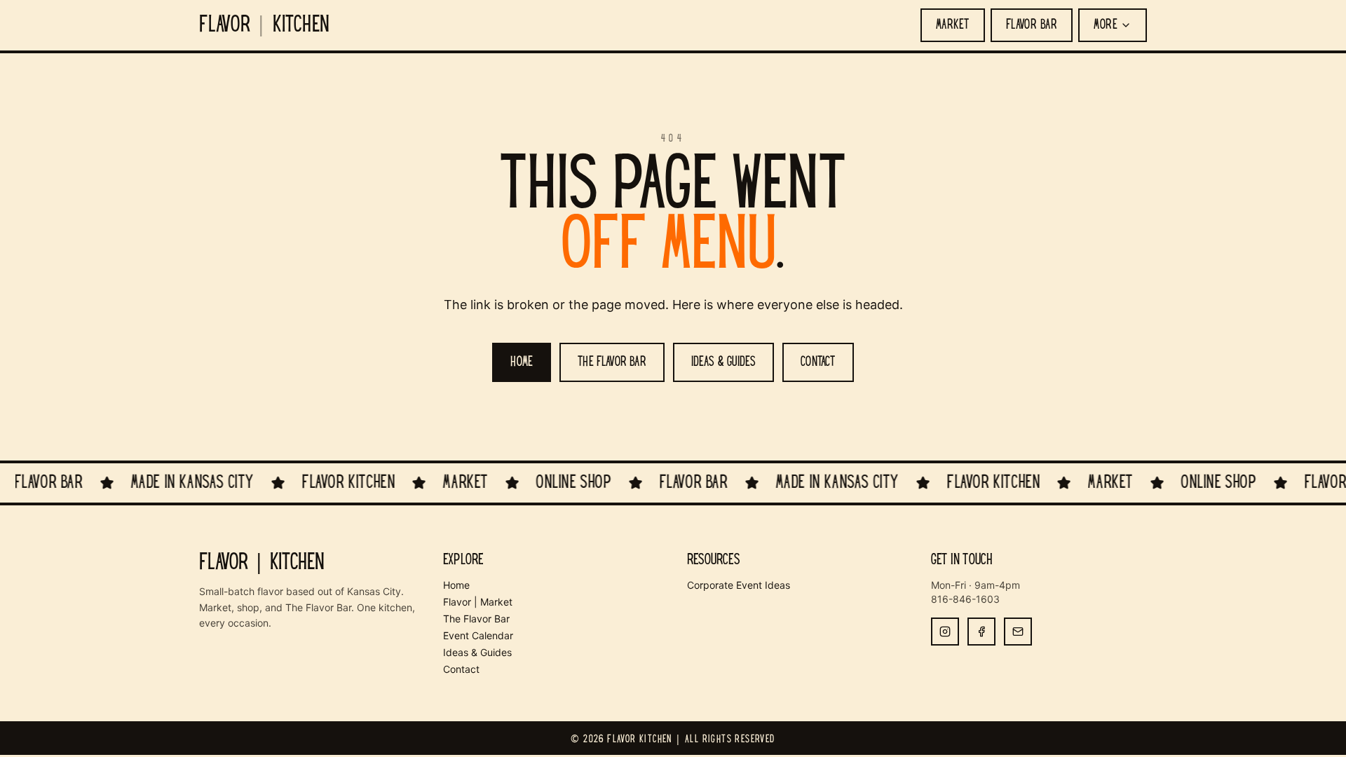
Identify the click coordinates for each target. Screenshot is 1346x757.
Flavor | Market (477, 602)
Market (953, 25)
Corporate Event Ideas (738, 585)
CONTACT (818, 362)
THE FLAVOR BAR (612, 362)
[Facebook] (981, 632)
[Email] (1018, 632)
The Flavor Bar (476, 619)
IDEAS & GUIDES (723, 362)
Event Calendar (478, 635)
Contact (461, 669)
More (1105, 25)
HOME (521, 362)
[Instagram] (945, 632)
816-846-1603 (965, 599)
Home (456, 585)
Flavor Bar (1032, 25)
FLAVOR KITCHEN (264, 25)
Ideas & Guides (477, 652)
